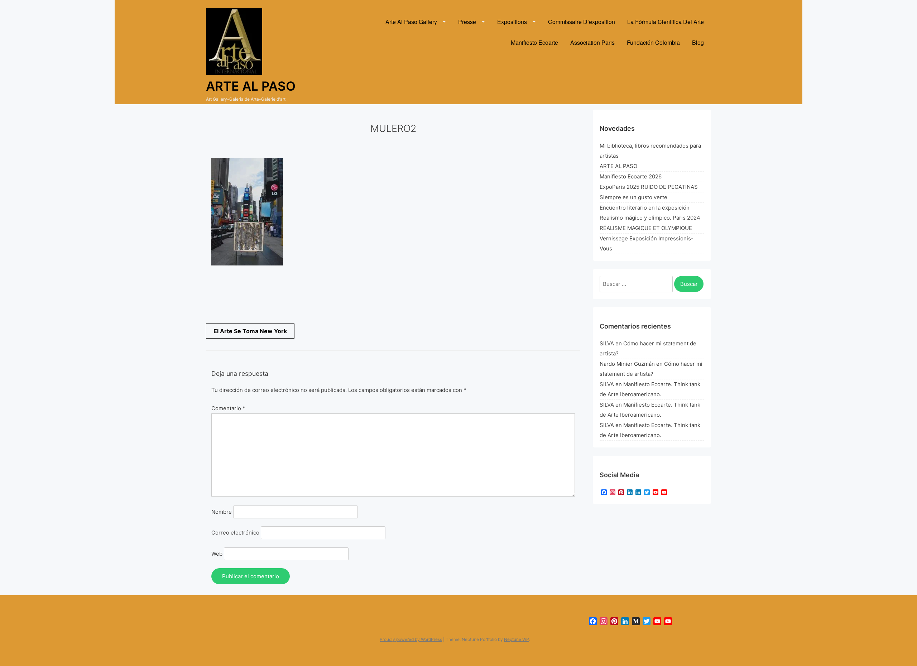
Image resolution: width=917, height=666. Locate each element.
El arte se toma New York (250, 331)
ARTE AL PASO (618, 166)
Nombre (221, 511)
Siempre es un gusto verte (633, 197)
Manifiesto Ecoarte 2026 (631, 176)
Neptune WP (516, 639)
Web (216, 553)
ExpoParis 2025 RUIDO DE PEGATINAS (649, 186)
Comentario (228, 408)
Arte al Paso (251, 86)
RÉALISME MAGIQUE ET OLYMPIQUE (646, 228)
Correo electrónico (235, 532)
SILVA (607, 343)
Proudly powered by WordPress (411, 639)
